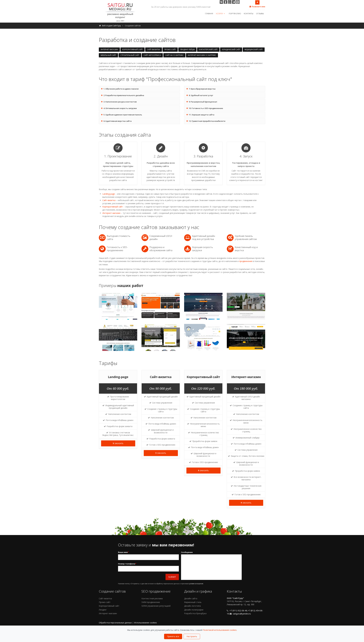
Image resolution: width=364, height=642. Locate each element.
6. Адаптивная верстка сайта (117, 121)
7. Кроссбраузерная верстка (201, 89)
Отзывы (260, 13)
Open (257, 2)
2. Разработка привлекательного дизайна (123, 95)
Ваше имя (123, 552)
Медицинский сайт (254, 49)
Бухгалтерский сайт (208, 49)
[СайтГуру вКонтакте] (221, 2)
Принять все (173, 636)
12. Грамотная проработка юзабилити (206, 121)
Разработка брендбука (195, 613)
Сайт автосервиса (152, 55)
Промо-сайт (170, 49)
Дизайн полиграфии (193, 609)
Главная (209, 13)
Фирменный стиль (192, 602)
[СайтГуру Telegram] (233, 2)
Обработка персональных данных (115, 622)
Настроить (192, 636)
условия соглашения (196, 584)
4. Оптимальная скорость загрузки (120, 108)
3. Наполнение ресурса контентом (120, 101)
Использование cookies (145, 622)
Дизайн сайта (190, 598)
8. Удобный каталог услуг (200, 95)
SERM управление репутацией (155, 605)
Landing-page (108, 194)
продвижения (245, 261)
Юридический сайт (231, 49)
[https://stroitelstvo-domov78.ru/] (246, 306)
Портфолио (235, 13)
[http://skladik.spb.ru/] (246, 337)
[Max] (238, 2)
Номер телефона (127, 563)
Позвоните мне (258, 6)
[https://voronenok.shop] (203, 337)
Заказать (118, 443)
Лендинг (103, 609)
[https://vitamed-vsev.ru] (118, 306)
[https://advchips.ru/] (160, 306)
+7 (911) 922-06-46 (238, 610)
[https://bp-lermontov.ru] (118, 337)
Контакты (248, 13)
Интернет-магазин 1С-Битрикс (202, 55)
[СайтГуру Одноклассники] (225, 2)
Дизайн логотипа (192, 605)
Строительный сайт (129, 55)
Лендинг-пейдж (187, 49)
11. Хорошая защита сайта (201, 114)
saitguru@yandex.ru (242, 613)
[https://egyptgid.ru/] (203, 306)
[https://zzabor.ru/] (160, 337)
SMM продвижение (150, 602)
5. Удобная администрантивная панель (122, 114)
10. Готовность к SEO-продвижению (205, 108)
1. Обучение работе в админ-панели (121, 89)
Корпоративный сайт (132, 49)
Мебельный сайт (108, 55)
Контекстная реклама (152, 598)
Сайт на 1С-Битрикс (174, 55)
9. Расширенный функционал (202, 101)
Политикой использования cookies (220, 630)
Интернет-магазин (109, 49)
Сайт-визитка (153, 49)
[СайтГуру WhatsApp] (229, 2)
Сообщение (187, 552)
